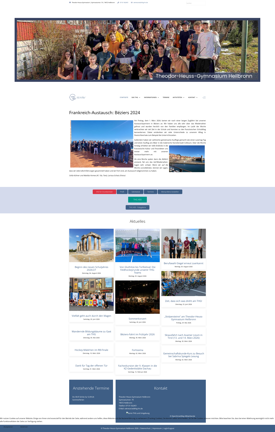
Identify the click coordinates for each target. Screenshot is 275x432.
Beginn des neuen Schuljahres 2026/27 (91, 268)
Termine (150, 192)
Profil (122, 192)
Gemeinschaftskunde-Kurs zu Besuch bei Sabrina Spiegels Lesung (183, 355)
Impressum (146, 430)
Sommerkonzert (137, 318)
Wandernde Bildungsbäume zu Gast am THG (91, 333)
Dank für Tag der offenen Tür (91, 365)
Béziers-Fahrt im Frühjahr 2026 (137, 334)
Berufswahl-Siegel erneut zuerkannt (183, 263)
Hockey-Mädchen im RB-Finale (91, 349)
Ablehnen (24, 427)
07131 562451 (124, 2)
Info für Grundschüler (104, 192)
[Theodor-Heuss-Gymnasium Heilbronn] (78, 97)
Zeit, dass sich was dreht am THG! (183, 300)
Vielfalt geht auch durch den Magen (91, 315)
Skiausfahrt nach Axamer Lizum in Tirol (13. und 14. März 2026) (183, 336)
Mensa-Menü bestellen (170, 192)
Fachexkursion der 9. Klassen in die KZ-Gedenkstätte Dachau (137, 367)
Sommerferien (78, 400)
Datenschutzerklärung (133, 430)
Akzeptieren (8, 427)
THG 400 (137, 199)
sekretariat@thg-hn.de (140, 2)
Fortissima (137, 350)
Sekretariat (136, 192)
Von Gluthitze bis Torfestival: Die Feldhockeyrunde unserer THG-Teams (137, 269)
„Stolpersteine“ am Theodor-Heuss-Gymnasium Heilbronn (183, 318)
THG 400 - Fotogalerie (137, 207)
